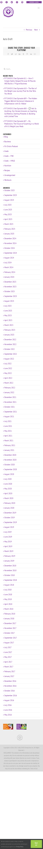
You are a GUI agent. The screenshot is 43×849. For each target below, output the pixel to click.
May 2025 (8, 214)
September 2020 (10, 469)
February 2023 (9, 329)
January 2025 (9, 233)
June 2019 (8, 536)
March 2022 (8, 382)
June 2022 (8, 368)
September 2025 (10, 195)
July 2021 (8, 421)
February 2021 (9, 445)
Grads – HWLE (9, 160)
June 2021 (8, 426)
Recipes (7, 170)
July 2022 (8, 363)
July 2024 (8, 262)
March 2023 (8, 325)
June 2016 (8, 710)
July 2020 (8, 479)
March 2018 (8, 609)
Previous (29, 29)
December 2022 (10, 339)
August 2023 (9, 301)
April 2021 (8, 435)
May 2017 (8, 657)
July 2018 (8, 589)
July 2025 (8, 204)
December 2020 (10, 455)
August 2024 (9, 257)
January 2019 (9, 560)
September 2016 (10, 695)
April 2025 (8, 219)
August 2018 (9, 584)
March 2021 (8, 440)
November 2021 (10, 402)
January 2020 (9, 507)
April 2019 (8, 546)
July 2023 (8, 305)
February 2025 (9, 228)
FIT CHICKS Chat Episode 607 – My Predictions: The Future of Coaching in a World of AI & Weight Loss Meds (21, 124)
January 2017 (9, 676)
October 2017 (9, 633)
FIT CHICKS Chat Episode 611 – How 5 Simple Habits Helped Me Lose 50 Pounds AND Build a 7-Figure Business (20, 81)
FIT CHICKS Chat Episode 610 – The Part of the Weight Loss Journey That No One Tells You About (20, 91)
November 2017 (10, 628)
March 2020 (8, 498)
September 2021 (10, 411)
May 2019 (8, 541)
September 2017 (10, 637)
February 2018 (9, 613)
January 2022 (9, 392)
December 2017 (10, 623)
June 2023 (8, 310)
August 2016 (9, 700)
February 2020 (9, 503)
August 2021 (9, 416)
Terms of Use (34, 769)
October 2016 (9, 690)
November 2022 (10, 344)
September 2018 (10, 580)
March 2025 (8, 224)
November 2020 (10, 459)
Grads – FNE (9, 156)
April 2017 (8, 661)
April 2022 (8, 378)
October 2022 (9, 349)
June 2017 (8, 652)
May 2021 (8, 431)
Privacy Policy (19, 847)
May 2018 (8, 599)
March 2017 (8, 666)
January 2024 (9, 277)
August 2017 (9, 642)
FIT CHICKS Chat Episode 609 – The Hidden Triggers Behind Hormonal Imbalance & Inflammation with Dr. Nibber (20, 101)
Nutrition (7, 165)
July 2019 (8, 532)
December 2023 (10, 281)
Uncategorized (9, 175)
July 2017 (8, 647)
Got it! (36, 844)
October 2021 (9, 406)
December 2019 (10, 512)
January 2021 (9, 450)
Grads (6, 151)
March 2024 (8, 267)
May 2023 (8, 315)
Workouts (7, 180)
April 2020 (8, 493)
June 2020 (8, 483)
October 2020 (9, 464)
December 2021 (10, 397)
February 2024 (9, 272)
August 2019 (9, 527)
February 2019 (9, 556)
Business (7, 141)
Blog (6, 136)
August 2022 (9, 358)
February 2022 (9, 387)
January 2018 (9, 618)
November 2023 (10, 286)
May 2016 (8, 714)
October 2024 (9, 248)
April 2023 (8, 320)
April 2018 (8, 604)
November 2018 (10, 570)
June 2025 (8, 209)
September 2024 (10, 253)
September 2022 (10, 354)
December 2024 (10, 238)
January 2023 (9, 334)
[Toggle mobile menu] (39, 8)
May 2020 (8, 488)
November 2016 (10, 685)
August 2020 (9, 474)
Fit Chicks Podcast (11, 146)
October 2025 (9, 190)
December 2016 (10, 681)
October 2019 (9, 517)
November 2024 (10, 243)
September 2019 (10, 522)
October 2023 (9, 291)
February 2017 (9, 671)
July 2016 (8, 705)
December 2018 (10, 565)
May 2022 (8, 373)
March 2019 (8, 551)
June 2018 (8, 594)
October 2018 (9, 575)
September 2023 (10, 296)
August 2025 (9, 200)
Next (36, 29)
